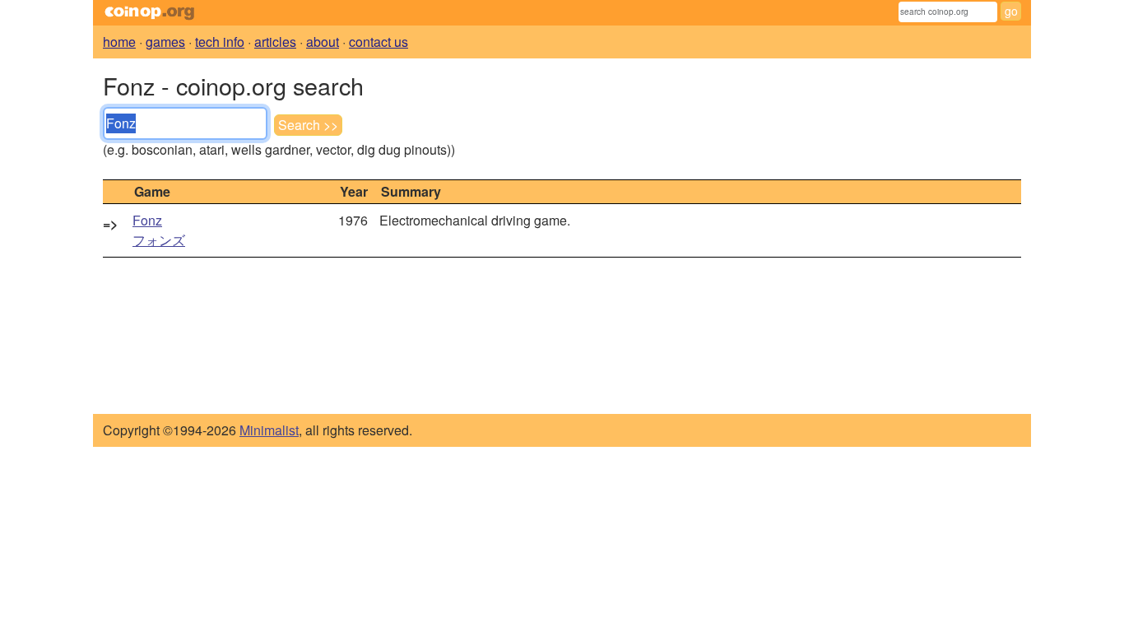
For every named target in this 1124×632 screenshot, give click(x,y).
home (119, 41)
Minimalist (269, 430)
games (165, 41)
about (322, 41)
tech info (219, 41)
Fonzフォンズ (158, 230)
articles (275, 41)
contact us (378, 41)
